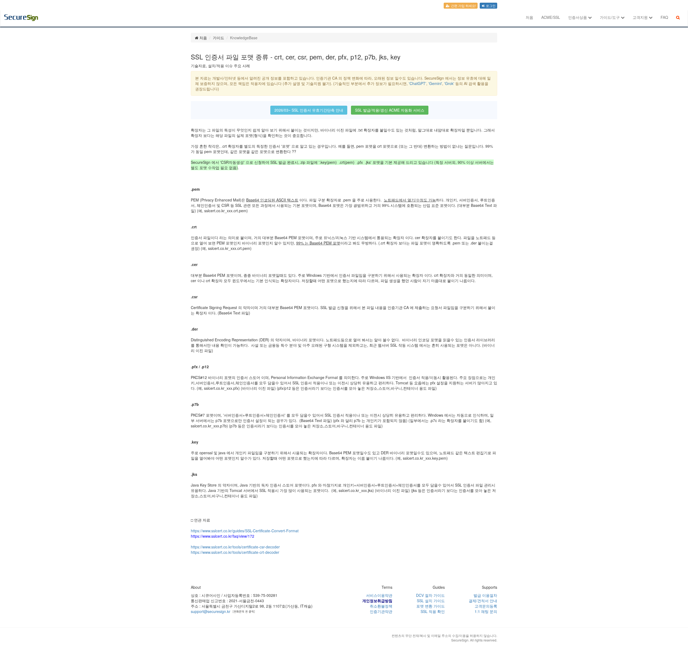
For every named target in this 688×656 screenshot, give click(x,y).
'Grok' (449, 83)
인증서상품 (578, 17)
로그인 (490, 5)
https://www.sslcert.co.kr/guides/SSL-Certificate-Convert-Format (245, 530)
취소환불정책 (381, 606)
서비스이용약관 (379, 595)
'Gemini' (435, 83)
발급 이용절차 (485, 595)
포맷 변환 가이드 (430, 606)
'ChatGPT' (417, 83)
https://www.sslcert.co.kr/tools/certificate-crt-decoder (235, 552)
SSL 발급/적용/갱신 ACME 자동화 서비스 (389, 110)
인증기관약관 (381, 611)
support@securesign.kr (210, 611)
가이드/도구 (610, 17)
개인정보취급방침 (377, 600)
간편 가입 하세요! (463, 5)
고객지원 (641, 17)
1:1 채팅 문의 (486, 611)
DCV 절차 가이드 (430, 595)
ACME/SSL (550, 17)
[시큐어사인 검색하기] (678, 17)
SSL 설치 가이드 (431, 600)
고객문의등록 (486, 606)
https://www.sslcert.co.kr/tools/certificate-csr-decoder (235, 546)
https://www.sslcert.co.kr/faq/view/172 (222, 536)
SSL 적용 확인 (433, 611)
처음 (529, 17)
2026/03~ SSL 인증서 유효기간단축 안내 (308, 110)
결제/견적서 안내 (483, 600)
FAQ (664, 17)
